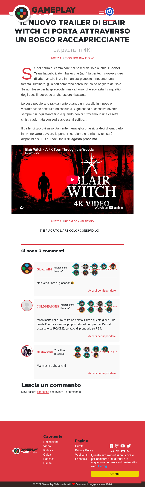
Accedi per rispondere (102, 290)
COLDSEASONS (48, 306)
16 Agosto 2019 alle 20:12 (102, 269)
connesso (43, 391)
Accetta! (114, 474)
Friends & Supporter (87, 458)
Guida (47, 454)
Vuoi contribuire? (85, 454)
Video (47, 446)
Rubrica (48, 450)
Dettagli (103, 466)
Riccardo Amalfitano (79, 58)
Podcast (48, 458)
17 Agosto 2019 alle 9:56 (103, 306)
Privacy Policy (84, 450)
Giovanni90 (44, 269)
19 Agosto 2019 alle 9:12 (103, 352)
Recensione (51, 441)
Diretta (47, 463)
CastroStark (45, 352)
